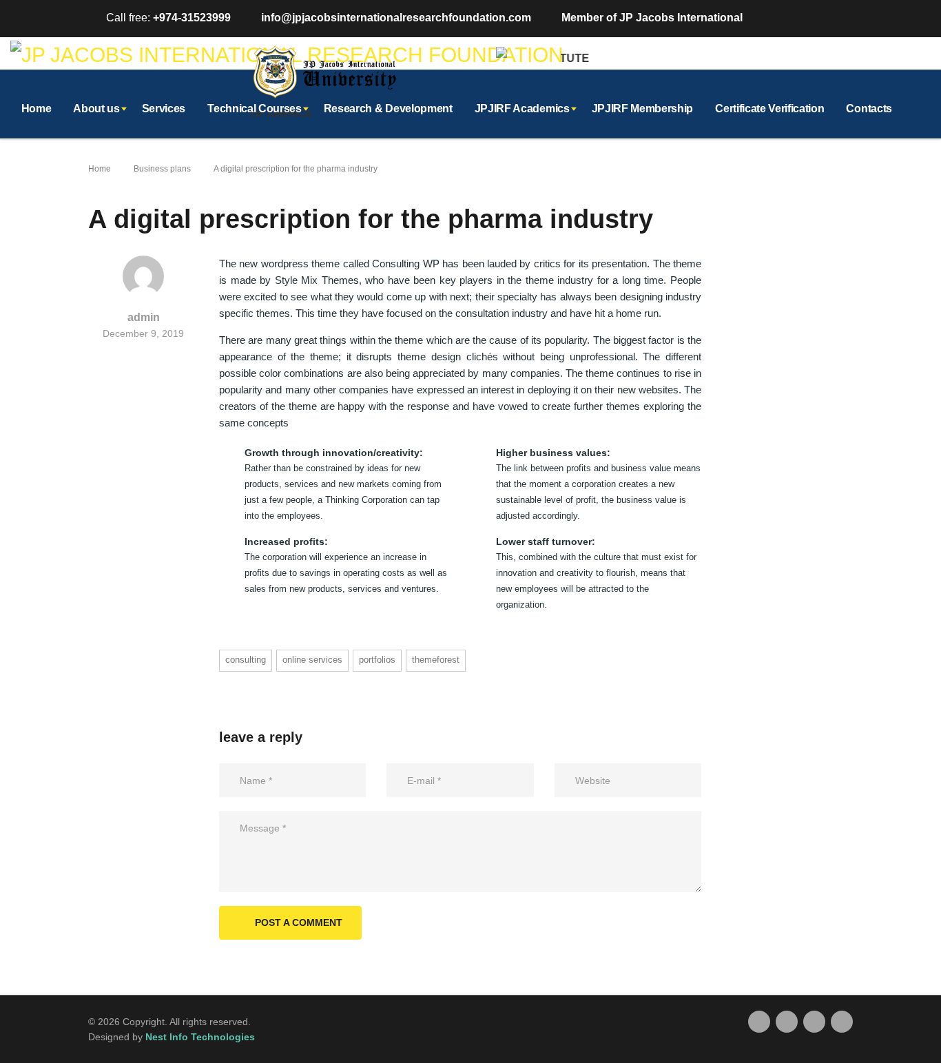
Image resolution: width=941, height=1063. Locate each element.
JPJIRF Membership (643, 108)
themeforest (435, 659)
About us (96, 108)
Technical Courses (254, 108)
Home (36, 108)
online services (312, 659)
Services (163, 108)
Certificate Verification (769, 108)
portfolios (377, 659)
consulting (245, 659)
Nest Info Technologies (200, 1036)
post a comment (298, 922)
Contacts (868, 108)
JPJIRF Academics (522, 108)
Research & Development (388, 108)
